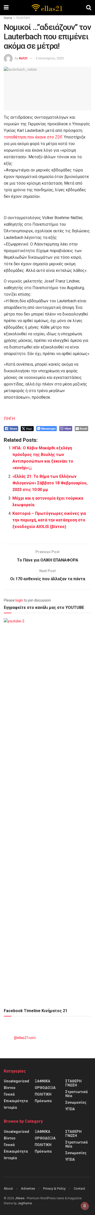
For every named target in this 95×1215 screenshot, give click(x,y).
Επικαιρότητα (16, 1101)
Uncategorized (16, 1081)
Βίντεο (9, 1088)
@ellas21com (25, 1038)
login (19, 600)
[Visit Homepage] (47, 8)
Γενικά (9, 1094)
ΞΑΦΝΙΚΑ (42, 1081)
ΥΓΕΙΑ (70, 1109)
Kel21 (23, 58)
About (8, 1188)
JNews (20, 1198)
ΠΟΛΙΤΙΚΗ (23, 18)
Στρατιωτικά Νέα (76, 1094)
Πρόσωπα (43, 1101)
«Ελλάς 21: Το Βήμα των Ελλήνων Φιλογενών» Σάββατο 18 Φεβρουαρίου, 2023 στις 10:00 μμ (49, 483)
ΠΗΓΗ (9, 418)
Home (8, 18)
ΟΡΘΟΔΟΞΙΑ (45, 1088)
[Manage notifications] (85, 1206)
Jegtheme (24, 1203)
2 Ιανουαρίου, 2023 (50, 58)
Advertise (28, 1188)
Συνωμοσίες (75, 1102)
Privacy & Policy (54, 1188)
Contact (79, 1188)
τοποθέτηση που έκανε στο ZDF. (33, 137)
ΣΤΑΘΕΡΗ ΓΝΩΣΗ (73, 1083)
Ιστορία (10, 1107)
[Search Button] (88, 7)
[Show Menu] (6, 7)
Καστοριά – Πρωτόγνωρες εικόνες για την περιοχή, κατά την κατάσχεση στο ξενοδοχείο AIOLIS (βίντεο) (49, 520)
